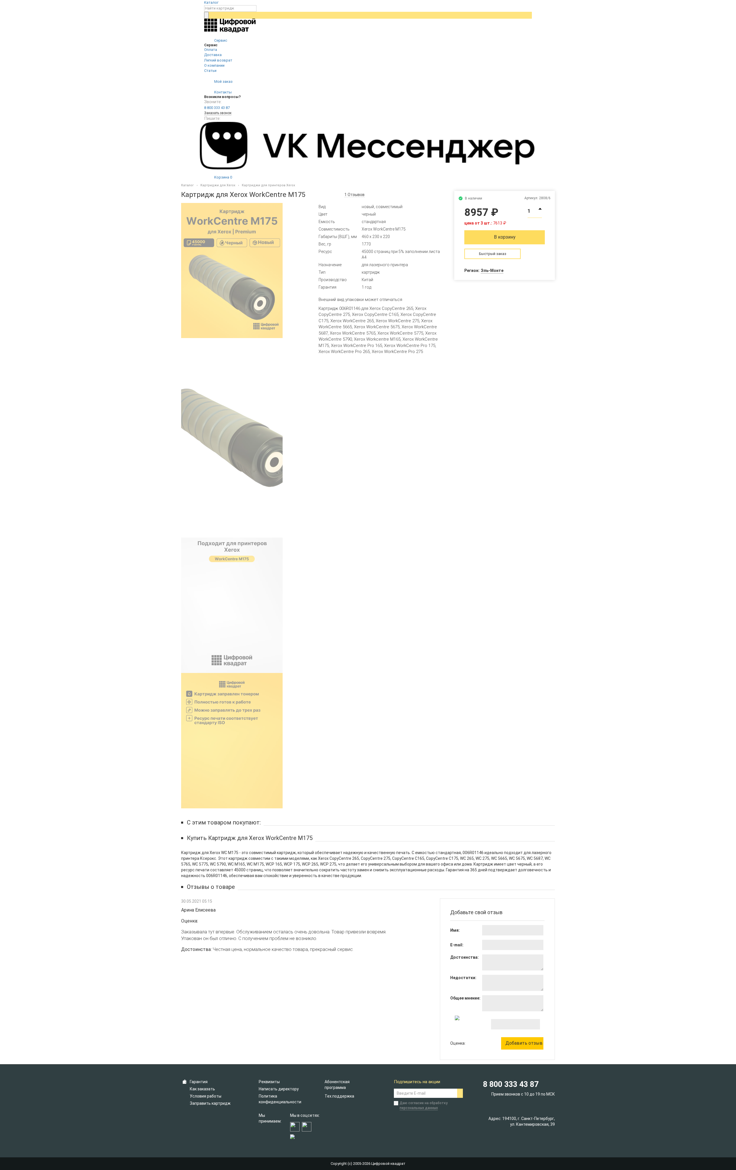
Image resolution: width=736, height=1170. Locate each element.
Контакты (222, 92)
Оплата (210, 49)
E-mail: (456, 945)
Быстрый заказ (492, 254)
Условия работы (205, 1096)
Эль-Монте (492, 270)
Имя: (455, 930)
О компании (214, 65)
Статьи (210, 70)
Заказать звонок (217, 113)
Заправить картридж (210, 1103)
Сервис (220, 40)
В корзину (504, 237)
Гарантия (199, 1081)
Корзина (222, 177)
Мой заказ (223, 81)
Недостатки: (463, 977)
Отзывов (354, 194)
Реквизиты (269, 1081)
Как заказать (202, 1089)
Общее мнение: (465, 998)
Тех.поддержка (339, 1096)
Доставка (213, 55)
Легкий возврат (218, 60)
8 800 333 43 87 (217, 108)
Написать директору (279, 1089)
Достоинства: (464, 957)
